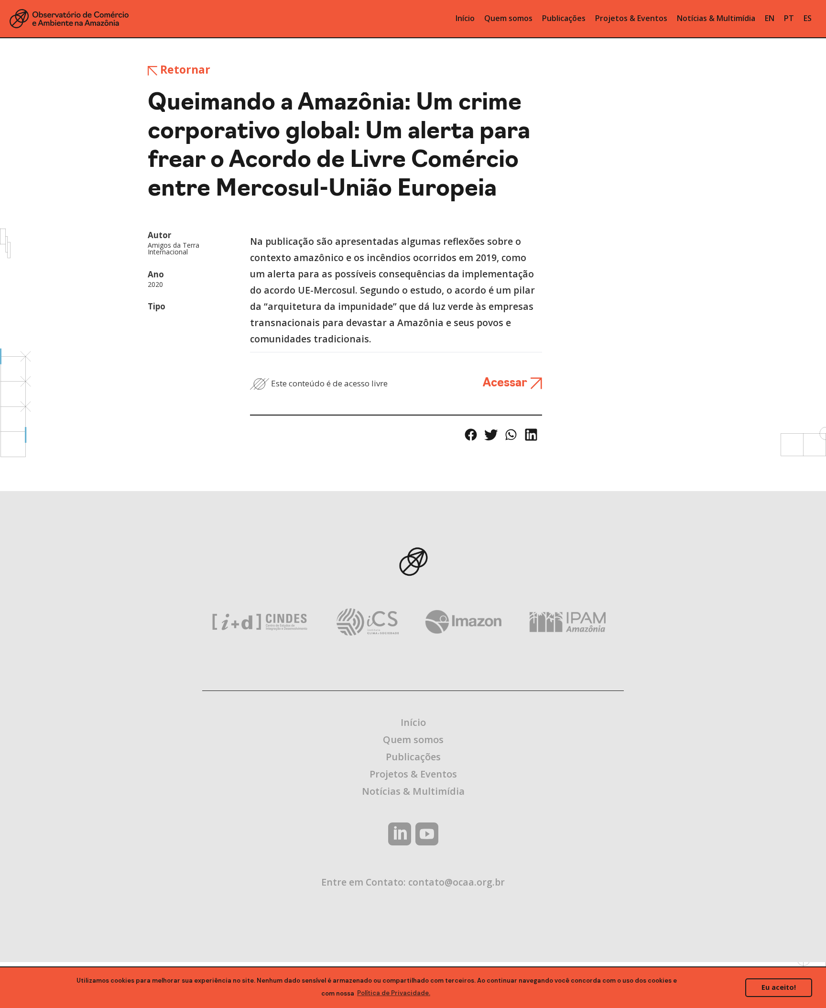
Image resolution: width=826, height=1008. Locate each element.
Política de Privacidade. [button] (393, 993)
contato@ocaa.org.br (456, 882)
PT (789, 18)
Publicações (413, 756)
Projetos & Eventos (413, 773)
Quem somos (413, 739)
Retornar (183, 69)
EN (769, 18)
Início (413, 722)
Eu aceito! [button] (778, 987)
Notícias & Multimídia (413, 791)
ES (808, 18)
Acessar (506, 383)
